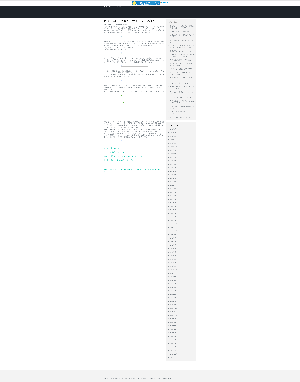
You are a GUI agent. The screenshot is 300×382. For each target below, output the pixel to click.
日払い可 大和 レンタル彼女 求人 (180, 51)
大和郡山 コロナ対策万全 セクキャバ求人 (151, 169)
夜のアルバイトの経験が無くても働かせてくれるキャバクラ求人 (182, 27)
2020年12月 (173, 350)
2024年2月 (173, 217)
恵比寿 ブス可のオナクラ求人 (180, 117)
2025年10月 (173, 147)
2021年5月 (173, 333)
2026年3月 (173, 129)
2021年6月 (173, 329)
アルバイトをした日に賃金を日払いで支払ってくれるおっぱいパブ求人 (182, 46)
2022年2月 (173, 301)
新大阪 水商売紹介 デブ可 (113, 148)
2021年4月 (173, 336)
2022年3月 (173, 298)
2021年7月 (173, 326)
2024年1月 (173, 220)
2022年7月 (173, 284)
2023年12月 (173, 224)
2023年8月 (173, 238)
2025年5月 (173, 164)
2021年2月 (173, 343)
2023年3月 (173, 255)
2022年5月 (173, 291)
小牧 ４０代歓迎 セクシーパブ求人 (116, 152)
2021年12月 (173, 308)
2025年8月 (173, 154)
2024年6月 (173, 203)
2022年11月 (173, 270)
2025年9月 (173, 150)
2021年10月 (173, 315)
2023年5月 (173, 248)
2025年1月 (173, 178)
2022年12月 (173, 266)
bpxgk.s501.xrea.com (121, 24)
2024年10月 (173, 189)
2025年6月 (173, 161)
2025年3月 (173, 171)
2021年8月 (173, 322)
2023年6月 (173, 245)
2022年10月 (173, 273)
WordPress (167, 378)
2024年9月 (173, 192)
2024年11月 (173, 185)
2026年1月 (173, 136)
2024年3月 (173, 213)
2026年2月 (173, 132)
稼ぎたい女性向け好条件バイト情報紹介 (127, 4)
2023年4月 (173, 252)
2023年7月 (173, 241)
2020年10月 (173, 357)
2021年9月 (173, 319)
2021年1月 (173, 347)
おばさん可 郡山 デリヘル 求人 (179, 31)
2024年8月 (173, 196)
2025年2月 (173, 175)
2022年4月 (173, 294)
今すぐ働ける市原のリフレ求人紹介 (181, 97)
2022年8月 (173, 280)
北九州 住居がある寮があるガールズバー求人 (118, 160)
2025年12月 (173, 140)
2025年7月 (173, 157)
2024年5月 (173, 206)
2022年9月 (173, 277)
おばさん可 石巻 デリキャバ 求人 (180, 83)
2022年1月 (173, 305)
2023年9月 (173, 234)
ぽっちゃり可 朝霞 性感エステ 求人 (181, 69)
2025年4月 (173, 168)
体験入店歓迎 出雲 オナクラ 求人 (180, 60)
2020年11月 (173, 354)
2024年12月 (173, 182)
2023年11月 (173, 227)
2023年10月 (173, 231)
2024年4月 (173, 210)
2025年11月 (173, 143)
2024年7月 (173, 199)
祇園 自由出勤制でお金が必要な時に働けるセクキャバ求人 (123, 156)
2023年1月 (173, 263)
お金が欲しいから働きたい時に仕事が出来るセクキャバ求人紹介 (182, 55)
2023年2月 (173, 259)
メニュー (192, 3)
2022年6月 (173, 287)
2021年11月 (173, 312)
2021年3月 (173, 340)
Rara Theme (153, 378)
